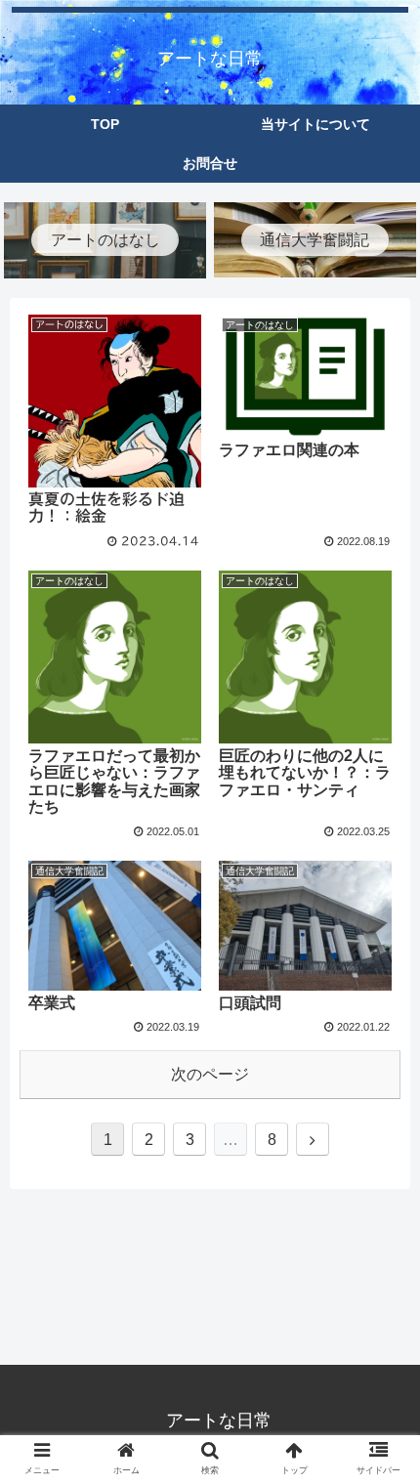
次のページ (210, 1074)
